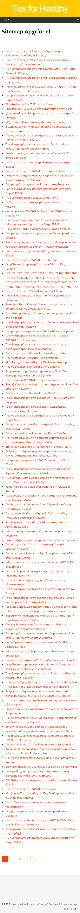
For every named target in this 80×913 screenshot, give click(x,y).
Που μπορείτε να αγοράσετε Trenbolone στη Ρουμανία (39, 331)
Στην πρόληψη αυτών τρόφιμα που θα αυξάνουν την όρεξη (41, 540)
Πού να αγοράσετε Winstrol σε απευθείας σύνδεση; (37, 353)
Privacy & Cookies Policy (51, 904)
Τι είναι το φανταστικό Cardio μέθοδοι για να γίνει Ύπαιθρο (41, 660)
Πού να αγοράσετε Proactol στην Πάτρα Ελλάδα (35, 171)
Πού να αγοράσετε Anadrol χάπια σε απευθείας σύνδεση (40, 744)
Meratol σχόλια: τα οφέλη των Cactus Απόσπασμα (36, 362)
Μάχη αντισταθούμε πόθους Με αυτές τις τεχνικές (35, 122)
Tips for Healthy (40, 8)
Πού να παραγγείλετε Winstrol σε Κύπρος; (31, 357)
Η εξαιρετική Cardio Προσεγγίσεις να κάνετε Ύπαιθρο (37, 229)
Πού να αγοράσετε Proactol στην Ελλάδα (31, 789)
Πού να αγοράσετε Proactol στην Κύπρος (31, 260)
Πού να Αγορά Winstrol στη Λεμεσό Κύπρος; (33, 380)
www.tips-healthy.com (23, 904)
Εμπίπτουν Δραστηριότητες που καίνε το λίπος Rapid (38, 446)
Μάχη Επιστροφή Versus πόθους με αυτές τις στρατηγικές (41, 766)
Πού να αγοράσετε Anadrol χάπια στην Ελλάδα (34, 291)
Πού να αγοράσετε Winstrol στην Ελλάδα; (31, 393)
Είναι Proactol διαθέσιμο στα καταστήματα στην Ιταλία (38, 109)
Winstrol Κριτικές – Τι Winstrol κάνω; (28, 104)
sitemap (72, 904)
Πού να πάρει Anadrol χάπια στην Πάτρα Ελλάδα (35, 433)
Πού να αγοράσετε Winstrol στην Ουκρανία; (32, 366)
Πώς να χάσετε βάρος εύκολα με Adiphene (31, 197)
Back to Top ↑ (71, 908)
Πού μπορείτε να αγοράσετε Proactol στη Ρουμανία (37, 184)
